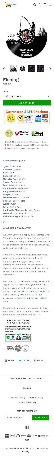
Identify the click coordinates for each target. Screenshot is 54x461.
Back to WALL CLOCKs (29, 378)
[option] (13, 68)
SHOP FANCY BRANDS (24, 448)
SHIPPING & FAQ (27, 402)
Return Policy (18, 397)
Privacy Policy (36, 397)
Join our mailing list (27, 411)
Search (27, 388)
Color (5, 91)
